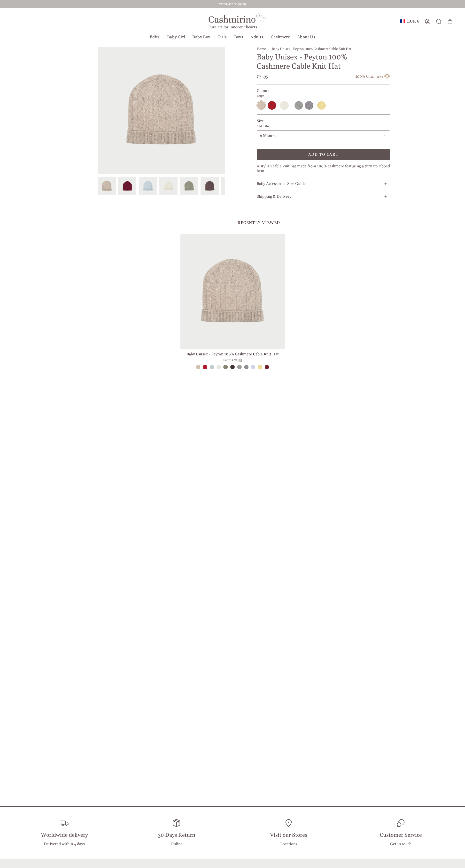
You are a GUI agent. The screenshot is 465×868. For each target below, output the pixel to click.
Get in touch (400, 844)
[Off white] (219, 367)
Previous (97, 110)
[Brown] (232, 367)
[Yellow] (260, 367)
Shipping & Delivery (274, 196)
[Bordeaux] (267, 367)
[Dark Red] (205, 367)
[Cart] (450, 21)
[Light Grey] (239, 367)
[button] (154, 37)
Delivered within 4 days (64, 844)
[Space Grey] (246, 367)
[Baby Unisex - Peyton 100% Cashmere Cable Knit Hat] (232, 291)
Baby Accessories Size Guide (281, 183)
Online (176, 844)
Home (261, 49)
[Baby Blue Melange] (212, 367)
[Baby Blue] (253, 367)
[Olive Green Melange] (225, 367)
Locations (288, 844)
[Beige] (198, 367)
